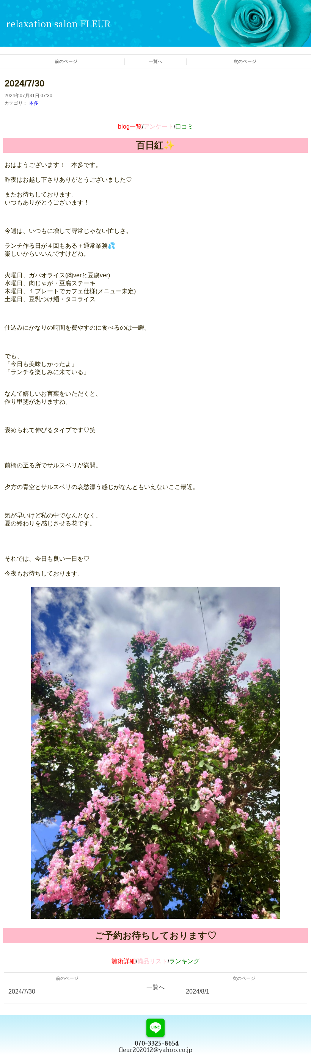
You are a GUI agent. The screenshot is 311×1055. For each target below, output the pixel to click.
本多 (33, 103)
